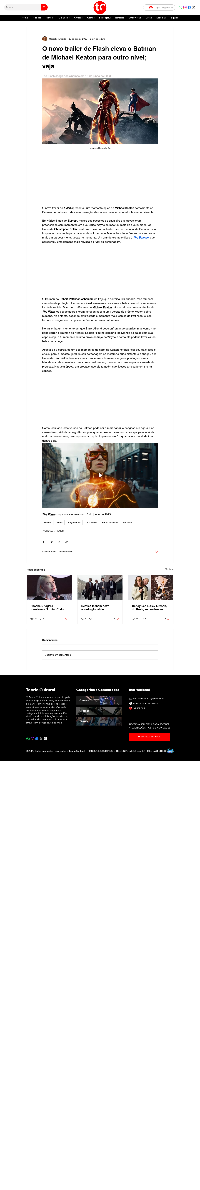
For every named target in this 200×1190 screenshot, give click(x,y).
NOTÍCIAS (48, 531)
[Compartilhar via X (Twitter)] (51, 541)
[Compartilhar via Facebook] (43, 541)
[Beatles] (100, 587)
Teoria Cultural (40, 689)
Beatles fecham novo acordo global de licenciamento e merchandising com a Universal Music (95, 607)
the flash (127, 522)
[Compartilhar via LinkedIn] (59, 541)
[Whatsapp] (180, 7)
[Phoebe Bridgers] (49, 587)
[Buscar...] (44, 7)
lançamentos (74, 522)
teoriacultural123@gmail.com (148, 698)
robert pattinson (110, 522)
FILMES (60, 531)
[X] (194, 7)
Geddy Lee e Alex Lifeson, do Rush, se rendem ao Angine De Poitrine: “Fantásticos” (149, 607)
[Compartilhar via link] (66, 541)
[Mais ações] (156, 39)
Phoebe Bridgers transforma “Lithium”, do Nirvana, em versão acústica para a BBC (47, 607)
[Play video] (100, 475)
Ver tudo (169, 569)
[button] (161, 18)
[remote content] (100, 179)
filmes (59, 522)
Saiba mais (56, 722)
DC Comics (91, 522)
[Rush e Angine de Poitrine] (150, 587)
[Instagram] (185, 7)
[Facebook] (189, 7)
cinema (47, 522)
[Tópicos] (45, 739)
